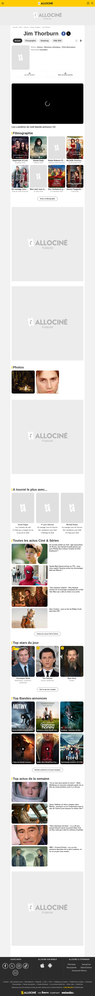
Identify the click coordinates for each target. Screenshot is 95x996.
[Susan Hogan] (23, 508)
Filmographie (23, 133)
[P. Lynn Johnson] (47, 508)
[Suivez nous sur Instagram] (19, 966)
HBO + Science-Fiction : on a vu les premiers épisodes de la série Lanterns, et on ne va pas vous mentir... (65, 849)
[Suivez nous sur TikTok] (26, 966)
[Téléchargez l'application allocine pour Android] (51, 965)
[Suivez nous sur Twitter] (12, 966)
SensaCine (86, 964)
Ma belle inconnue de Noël (74, 160)
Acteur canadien (35, 27)
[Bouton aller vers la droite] (80, 40)
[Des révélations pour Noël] (56, 176)
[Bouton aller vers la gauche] (76, 40)
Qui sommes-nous (16, 982)
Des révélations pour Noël (56, 189)
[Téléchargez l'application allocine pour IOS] (43, 965)
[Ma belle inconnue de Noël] (74, 147)
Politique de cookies (61, 982)
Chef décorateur (68, 47)
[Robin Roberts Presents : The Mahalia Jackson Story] (56, 147)
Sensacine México (79, 970)
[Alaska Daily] (38, 147)
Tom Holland (47, 678)
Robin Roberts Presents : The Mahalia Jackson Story (56, 160)
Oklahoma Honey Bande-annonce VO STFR (48, 730)
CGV (50, 982)
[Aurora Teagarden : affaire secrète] (74, 176)
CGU (45, 982)
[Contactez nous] (16, 973)
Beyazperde (71, 967)
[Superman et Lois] (20, 147)
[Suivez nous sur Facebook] (5, 966)
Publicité (38, 982)
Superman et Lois (20, 160)
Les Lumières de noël (23, 527)
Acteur (40, 47)
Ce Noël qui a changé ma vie (23, 530)
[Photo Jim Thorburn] (23, 382)
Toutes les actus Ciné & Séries (47, 634)
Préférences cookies (77, 982)
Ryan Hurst (72, 678)
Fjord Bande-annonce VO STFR (72, 762)
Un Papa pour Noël (72, 533)
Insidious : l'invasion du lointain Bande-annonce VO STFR (72, 730)
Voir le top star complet (47, 689)
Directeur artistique (52, 47)
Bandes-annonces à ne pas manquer (47, 770)
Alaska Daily (38, 160)
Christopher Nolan (23, 678)
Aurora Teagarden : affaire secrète (74, 189)
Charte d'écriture (42, 984)
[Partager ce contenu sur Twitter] (68, 33)
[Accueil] (45, 3)
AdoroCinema (86, 967)
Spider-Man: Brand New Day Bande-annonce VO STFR (48, 762)
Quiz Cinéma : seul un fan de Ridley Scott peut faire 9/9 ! (65, 610)
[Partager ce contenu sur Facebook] (63, 33)
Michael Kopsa (72, 525)
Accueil (15, 27)
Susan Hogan (23, 525)
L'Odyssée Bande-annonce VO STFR (23, 762)
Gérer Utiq (70, 984)
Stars (20, 27)
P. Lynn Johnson (47, 525)
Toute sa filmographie (47, 199)
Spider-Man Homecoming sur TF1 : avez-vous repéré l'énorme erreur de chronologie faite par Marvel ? (66, 568)
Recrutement (29, 982)
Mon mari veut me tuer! (38, 189)
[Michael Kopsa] (72, 508)
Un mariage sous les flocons (20, 189)
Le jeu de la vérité (23, 533)
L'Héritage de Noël (47, 533)
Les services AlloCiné (57, 984)
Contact (5, 982)
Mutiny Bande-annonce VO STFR (23, 730)
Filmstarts (72, 964)
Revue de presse (29, 984)
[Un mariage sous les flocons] (20, 176)
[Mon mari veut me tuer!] (38, 176)
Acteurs (26, 27)
